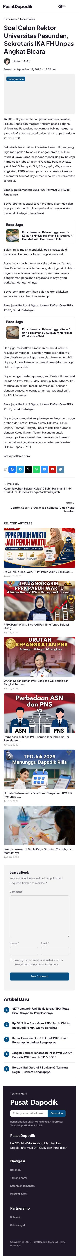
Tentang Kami (18, 1178)
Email (45, 943)
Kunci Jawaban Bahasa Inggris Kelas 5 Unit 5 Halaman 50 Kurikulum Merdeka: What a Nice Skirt (47, 333)
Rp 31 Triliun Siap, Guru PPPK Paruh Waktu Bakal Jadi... (38, 571)
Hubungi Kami (18, 1193)
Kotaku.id (15, 1217)
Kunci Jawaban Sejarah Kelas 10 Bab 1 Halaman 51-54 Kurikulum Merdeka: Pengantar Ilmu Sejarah (38, 490)
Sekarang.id (17, 1225)
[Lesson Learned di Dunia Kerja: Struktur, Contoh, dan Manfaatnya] (39, 844)
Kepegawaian (16, 79)
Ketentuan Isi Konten (22, 1186)
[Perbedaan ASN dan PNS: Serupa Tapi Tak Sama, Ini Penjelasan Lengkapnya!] (39, 732)
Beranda (15, 1170)
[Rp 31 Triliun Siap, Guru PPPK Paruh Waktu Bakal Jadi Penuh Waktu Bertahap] (39, 567)
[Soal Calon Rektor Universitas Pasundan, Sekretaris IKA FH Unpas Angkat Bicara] (39, 113)
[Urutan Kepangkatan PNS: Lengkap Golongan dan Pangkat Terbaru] (39, 676)
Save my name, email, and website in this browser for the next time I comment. (38, 962)
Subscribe (57, 1113)
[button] (60, 469)
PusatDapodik (18, 6)
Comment (17, 892)
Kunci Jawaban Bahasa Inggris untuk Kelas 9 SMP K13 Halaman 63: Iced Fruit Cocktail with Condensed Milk (47, 235)
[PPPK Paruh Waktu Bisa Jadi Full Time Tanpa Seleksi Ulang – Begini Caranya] (39, 620)
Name (14, 943)
